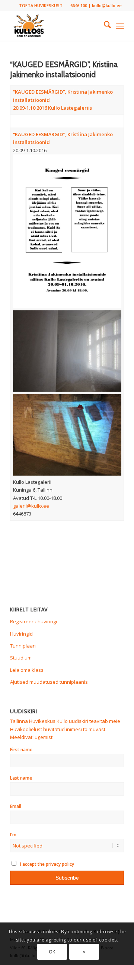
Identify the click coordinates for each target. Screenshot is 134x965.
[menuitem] (40, 5)
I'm (13, 834)
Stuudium (21, 657)
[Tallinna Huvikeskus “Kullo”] (55, 26)
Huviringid (21, 633)
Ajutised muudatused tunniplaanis (49, 682)
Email (15, 806)
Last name (21, 778)
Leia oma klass (27, 670)
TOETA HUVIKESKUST (41, 5)
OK (52, 952)
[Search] (103, 26)
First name (21, 749)
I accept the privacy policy (46, 864)
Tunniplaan (23, 645)
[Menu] (120, 26)
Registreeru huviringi (33, 621)
